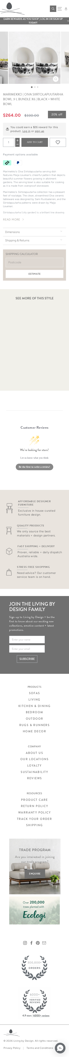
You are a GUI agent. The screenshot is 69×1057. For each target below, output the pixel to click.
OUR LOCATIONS (34, 759)
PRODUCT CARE (34, 800)
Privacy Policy (12, 1048)
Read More (11, 219)
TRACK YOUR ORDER (34, 819)
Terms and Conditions (40, 1048)
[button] (34, 20)
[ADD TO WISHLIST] (58, 142)
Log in (26, 131)
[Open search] (53, 9)
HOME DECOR (34, 731)
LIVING (34, 700)
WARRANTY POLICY (34, 812)
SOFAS (34, 693)
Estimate (34, 273)
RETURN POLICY (34, 806)
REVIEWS (34, 778)
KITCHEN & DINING (34, 706)
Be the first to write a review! (34, 467)
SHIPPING (34, 825)
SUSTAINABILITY (34, 772)
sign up (39, 131)
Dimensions (12, 232)
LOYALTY (34, 766)
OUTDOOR (34, 719)
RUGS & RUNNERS (34, 725)
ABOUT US (34, 753)
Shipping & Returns (17, 240)
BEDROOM (34, 712)
